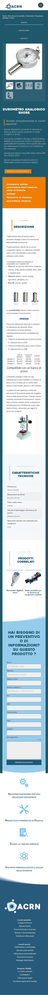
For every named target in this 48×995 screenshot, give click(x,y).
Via (8, 696)
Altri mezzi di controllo (16, 16)
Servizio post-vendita (25, 950)
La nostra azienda (25, 971)
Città (8, 704)
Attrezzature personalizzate (25, 954)
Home (4, 16)
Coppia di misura (25, 923)
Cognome (10, 671)
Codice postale (12, 712)
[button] (38, 47)
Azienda (10, 729)
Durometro (30, 16)
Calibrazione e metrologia (25, 947)
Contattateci (25, 975)
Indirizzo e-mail (12, 679)
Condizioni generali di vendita (25, 981)
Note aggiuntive (12, 737)
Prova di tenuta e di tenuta (25, 929)
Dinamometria (25, 926)
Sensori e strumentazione (25, 933)
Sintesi (24, 22)
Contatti (24, 38)
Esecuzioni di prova (25, 957)
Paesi (8, 721)
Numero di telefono (14, 687)
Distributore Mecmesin (25, 936)
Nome (9, 662)
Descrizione (24, 30)
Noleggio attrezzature (25, 960)
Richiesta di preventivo (18, 171)
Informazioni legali (25, 978)
